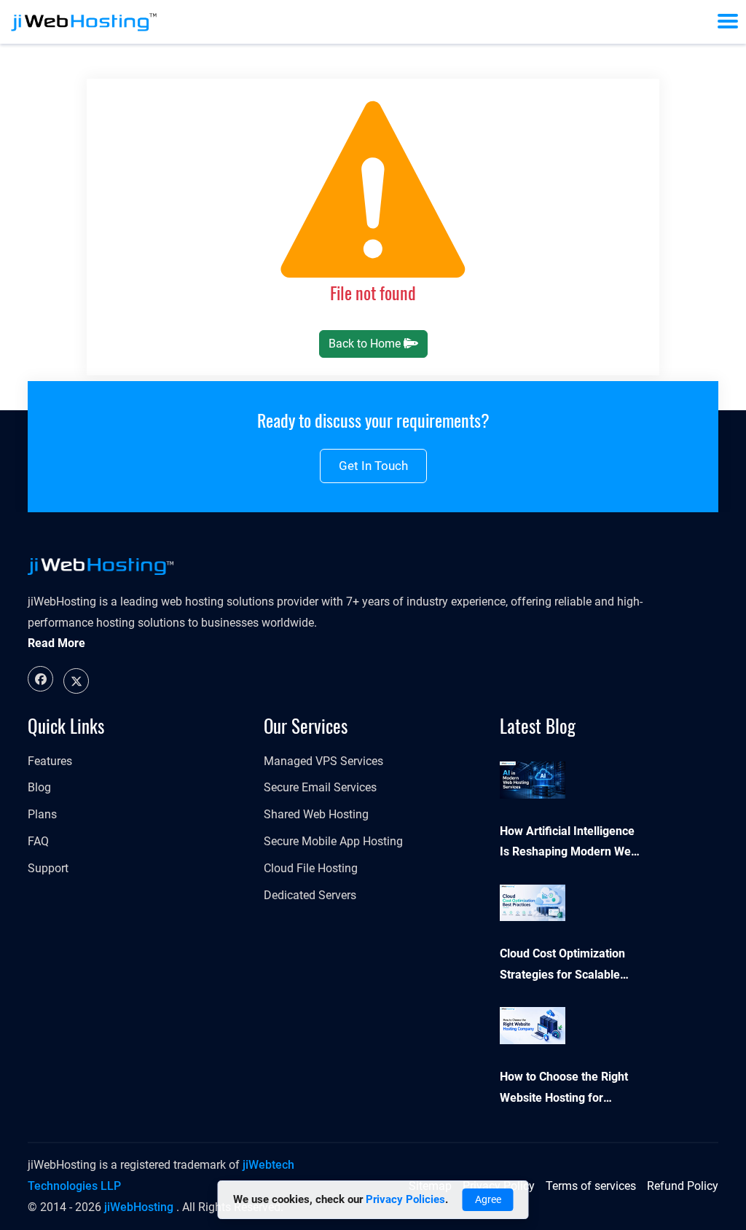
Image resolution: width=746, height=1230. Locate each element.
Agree (488, 1199)
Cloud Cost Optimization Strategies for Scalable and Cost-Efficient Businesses (562, 966)
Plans (42, 814)
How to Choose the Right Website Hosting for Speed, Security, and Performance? (564, 1089)
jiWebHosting (138, 1207)
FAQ (38, 841)
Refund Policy (682, 1186)
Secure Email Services (320, 787)
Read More (56, 643)
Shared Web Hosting (316, 814)
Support (48, 868)
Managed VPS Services (323, 761)
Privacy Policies (405, 1199)
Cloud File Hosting (311, 868)
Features (50, 761)
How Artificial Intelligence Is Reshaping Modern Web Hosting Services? (568, 843)
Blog (39, 787)
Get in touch (373, 465)
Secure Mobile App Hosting (333, 841)
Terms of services (591, 1186)
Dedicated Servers (310, 895)
